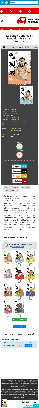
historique (23, 121)
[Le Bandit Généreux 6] (30, 272)
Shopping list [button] (26, 187)
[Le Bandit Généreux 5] (19, 272)
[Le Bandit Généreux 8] (19, 289)
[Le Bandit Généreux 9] (30, 289)
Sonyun (14, 113)
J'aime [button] (7, 187)
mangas (7, 381)
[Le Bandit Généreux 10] (8, 306)
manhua (16, 381)
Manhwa (14, 111)
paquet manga (16, 128)
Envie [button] (7, 190)
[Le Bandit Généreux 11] (19, 306)
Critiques (19, 47)
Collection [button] (16, 187)
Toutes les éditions (19, 327)
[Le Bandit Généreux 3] (30, 256)
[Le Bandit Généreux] (19, 67)
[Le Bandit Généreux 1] (8, 256)
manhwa (11, 381)
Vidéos (27, 47)
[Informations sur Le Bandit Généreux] (4, 47)
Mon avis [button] (15, 190)
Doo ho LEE (15, 117)
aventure (15, 121)
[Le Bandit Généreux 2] (19, 256)
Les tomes (10, 47)
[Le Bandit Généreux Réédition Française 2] (26, 95)
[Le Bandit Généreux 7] (8, 289)
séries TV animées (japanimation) (29, 381)
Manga (7, 2)
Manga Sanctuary (12, 380)
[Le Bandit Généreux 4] (8, 272)
